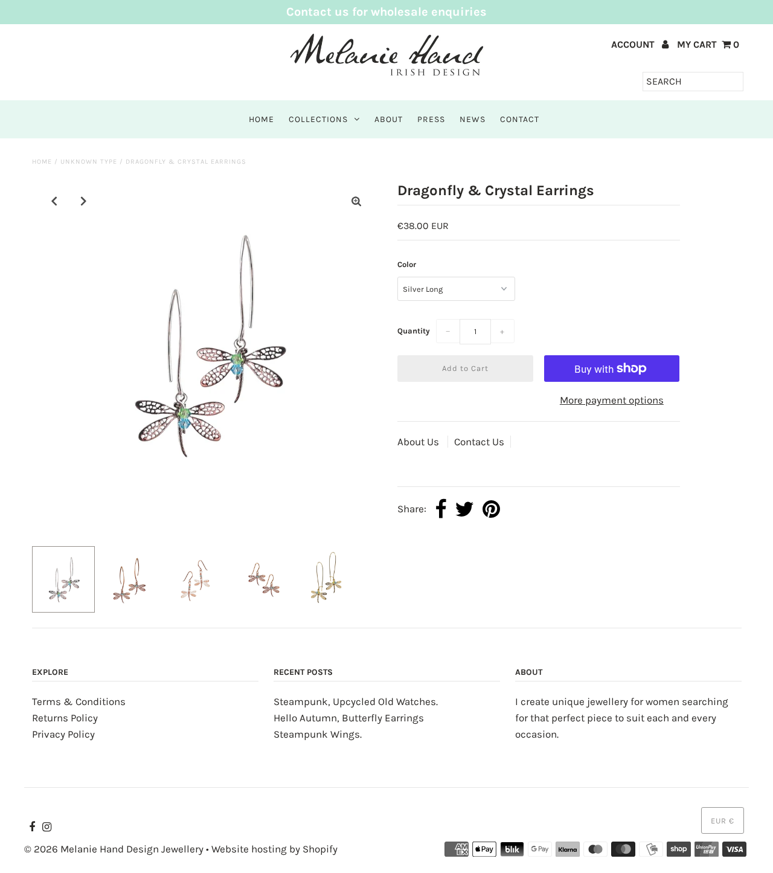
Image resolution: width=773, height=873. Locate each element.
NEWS (473, 119)
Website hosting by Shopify (274, 849)
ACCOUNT (634, 44)
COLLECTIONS (318, 119)
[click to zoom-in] (356, 201)
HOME (261, 119)
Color (406, 264)
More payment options (612, 400)
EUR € (722, 820)
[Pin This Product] (491, 510)
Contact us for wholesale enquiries (386, 12)
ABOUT (388, 119)
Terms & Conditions (79, 701)
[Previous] (54, 201)
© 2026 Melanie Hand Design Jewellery (114, 849)
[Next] (84, 201)
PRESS (431, 119)
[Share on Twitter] (464, 510)
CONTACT (519, 119)
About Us (419, 442)
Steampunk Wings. (318, 734)
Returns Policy (65, 718)
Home (42, 162)
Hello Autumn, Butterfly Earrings (349, 718)
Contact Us (479, 442)
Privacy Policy (63, 734)
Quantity (413, 330)
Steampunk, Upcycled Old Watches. (356, 701)
